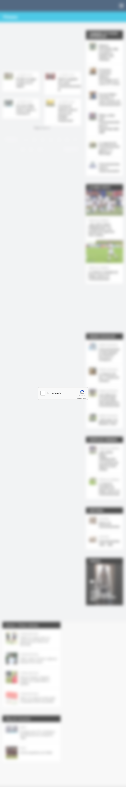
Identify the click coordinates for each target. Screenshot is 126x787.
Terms (84, 398)
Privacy (79, 398)
